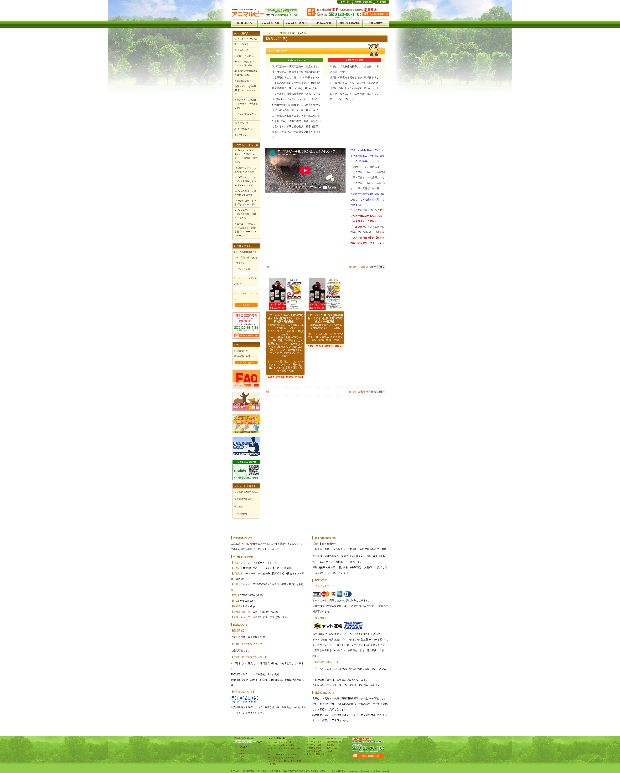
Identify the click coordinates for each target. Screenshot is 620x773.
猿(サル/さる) (241, 44)
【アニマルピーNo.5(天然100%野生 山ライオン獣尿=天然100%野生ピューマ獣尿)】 (325, 318)
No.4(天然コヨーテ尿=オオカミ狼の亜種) (245, 193)
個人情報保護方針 (242, 499)
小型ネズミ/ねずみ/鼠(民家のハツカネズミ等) (245, 90)
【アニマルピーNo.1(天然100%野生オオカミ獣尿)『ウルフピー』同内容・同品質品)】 (285, 318)
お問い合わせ (240, 513)
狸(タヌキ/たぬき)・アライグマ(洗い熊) (245, 63)
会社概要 (238, 506)
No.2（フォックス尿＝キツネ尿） (281, 745)
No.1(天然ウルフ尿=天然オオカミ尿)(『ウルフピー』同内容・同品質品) (245, 156)
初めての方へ (312, 739)
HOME (268, 33)
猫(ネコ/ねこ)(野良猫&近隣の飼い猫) (245, 73)
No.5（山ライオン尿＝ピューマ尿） (282, 758)
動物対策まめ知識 (314, 748)
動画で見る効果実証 (315, 751)
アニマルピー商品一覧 (246, 145)
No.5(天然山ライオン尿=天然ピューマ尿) (245, 202)
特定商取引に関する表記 (246, 492)
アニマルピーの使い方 (315, 745)
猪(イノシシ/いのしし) (245, 38)
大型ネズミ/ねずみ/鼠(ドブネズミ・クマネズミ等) (246, 104)
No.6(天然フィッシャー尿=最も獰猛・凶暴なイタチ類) (245, 214)
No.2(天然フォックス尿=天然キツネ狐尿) (245, 170)
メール (263, 543)
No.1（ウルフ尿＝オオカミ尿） (280, 742)
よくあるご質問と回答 (315, 754)
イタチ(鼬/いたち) (243, 81)
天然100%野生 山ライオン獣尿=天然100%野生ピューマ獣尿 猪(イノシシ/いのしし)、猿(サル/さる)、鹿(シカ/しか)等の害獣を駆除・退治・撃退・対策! (325, 332)
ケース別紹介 (241, 33)
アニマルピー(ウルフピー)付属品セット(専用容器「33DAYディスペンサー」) (246, 230)
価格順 (352, 267)
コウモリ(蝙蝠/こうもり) (245, 115)
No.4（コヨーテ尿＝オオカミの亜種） (283, 755)
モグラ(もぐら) (242, 134)
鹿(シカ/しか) (241, 50)
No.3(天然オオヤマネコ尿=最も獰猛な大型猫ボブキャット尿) (245, 181)
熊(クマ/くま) (241, 123)
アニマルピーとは (314, 742)
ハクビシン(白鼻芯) (244, 56)
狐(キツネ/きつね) (243, 129)
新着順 (362, 267)
